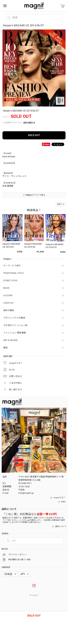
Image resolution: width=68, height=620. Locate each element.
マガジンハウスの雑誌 (14, 318)
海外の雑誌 (8, 310)
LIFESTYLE (8, 303)
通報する (60, 204)
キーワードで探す (12, 265)
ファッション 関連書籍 (14, 332)
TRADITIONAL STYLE (13, 273)
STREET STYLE (10, 280)
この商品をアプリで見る (34, 195)
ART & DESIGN (10, 340)
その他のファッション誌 (15, 325)
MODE (6, 288)
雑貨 (5, 347)
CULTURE (8, 295)
